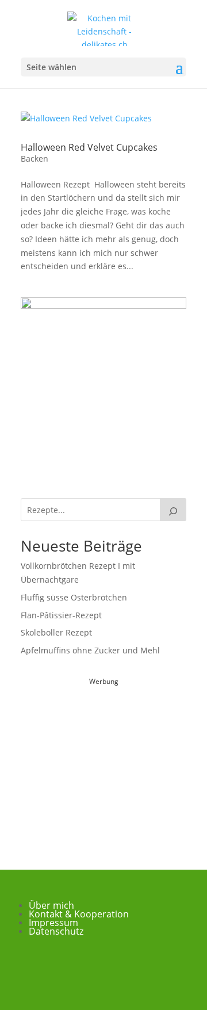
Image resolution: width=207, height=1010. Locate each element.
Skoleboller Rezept (56, 632)
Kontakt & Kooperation (79, 914)
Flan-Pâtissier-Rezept (61, 615)
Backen (34, 158)
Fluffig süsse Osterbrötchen (74, 597)
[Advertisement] (107, 760)
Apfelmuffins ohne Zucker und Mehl (90, 650)
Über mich (51, 905)
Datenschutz (56, 931)
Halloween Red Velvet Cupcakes (89, 147)
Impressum (53, 922)
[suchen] (173, 509)
